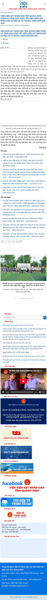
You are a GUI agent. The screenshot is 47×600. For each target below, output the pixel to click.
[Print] (5, 39)
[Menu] (3, 4)
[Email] (6, 43)
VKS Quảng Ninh (24, 25)
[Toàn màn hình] (44, 392)
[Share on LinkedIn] (20, 241)
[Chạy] (3, 392)
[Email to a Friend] (13, 241)
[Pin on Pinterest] (17, 241)
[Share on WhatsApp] (2, 241)
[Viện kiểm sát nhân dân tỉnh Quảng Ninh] (23, 4)
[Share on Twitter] (9, 241)
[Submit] (44, 317)
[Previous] (1, 274)
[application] (23, 381)
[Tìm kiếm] (44, 4)
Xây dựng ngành (7, 12)
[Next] (45, 274)
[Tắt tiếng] (40, 392)
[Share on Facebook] (6, 241)
